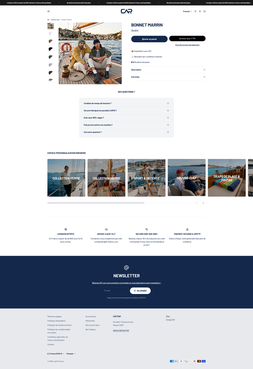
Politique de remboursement (59, 325)
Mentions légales (54, 316)
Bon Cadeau (91, 329)
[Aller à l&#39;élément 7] (50, 73)
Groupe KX (170, 319)
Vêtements (90, 321)
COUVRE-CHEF (55, 20)
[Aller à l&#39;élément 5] (50, 57)
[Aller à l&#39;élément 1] (50, 25)
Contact (50, 344)
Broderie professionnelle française (51, 3)
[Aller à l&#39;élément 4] (50, 49)
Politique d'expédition (56, 321)
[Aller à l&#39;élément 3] (50, 41)
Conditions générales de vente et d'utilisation (57, 338)
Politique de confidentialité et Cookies (58, 331)
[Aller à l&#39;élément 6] (50, 65)
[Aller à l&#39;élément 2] (50, 33)
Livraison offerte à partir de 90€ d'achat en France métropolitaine (101, 3)
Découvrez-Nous (93, 325)
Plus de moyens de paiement (187, 44)
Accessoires (91, 316)
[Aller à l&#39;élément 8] (50, 81)
